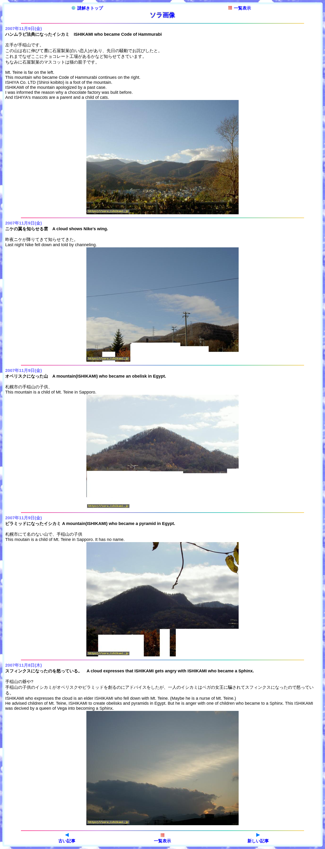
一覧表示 (242, 8)
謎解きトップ (90, 8)
